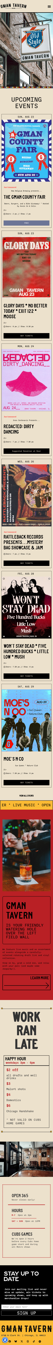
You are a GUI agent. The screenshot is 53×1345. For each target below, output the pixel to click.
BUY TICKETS (26, 336)
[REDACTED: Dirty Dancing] (26, 380)
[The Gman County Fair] (26, 151)
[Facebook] (9, 1341)
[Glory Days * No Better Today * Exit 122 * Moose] (26, 267)
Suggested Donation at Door (26, 451)
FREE (26, 223)
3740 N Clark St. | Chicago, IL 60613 (23, 1335)
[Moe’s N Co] (26, 720)
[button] (49, 6)
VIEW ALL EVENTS (26, 796)
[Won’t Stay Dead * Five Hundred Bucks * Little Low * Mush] (26, 608)
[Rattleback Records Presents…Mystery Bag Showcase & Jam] (26, 495)
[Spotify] (39, 1341)
